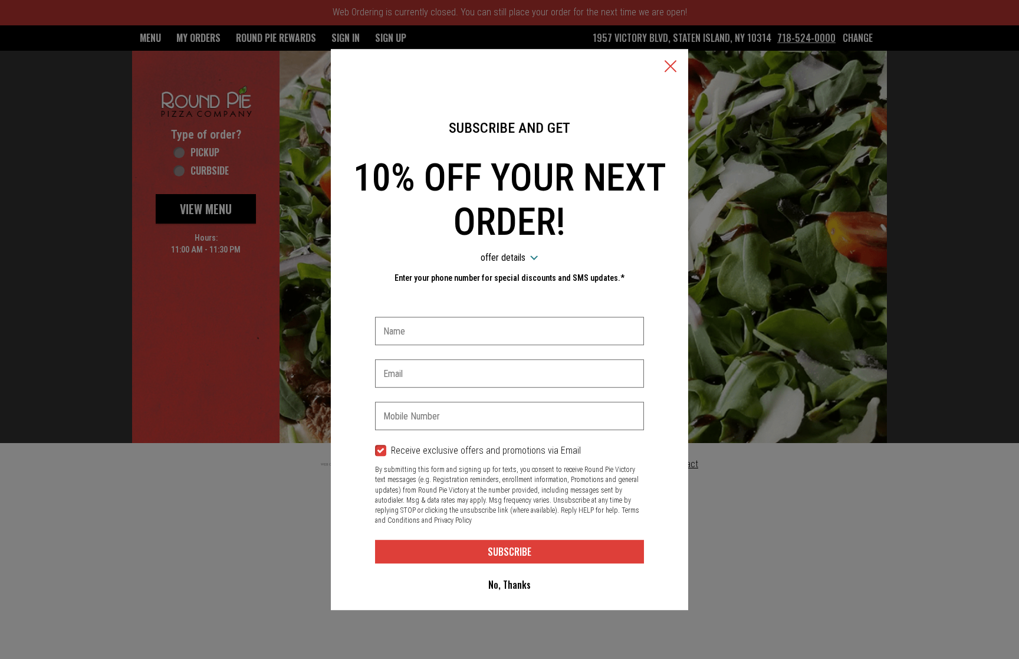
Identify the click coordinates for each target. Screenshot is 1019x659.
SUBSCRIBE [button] (509, 552)
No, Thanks (509, 585)
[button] (670, 67)
